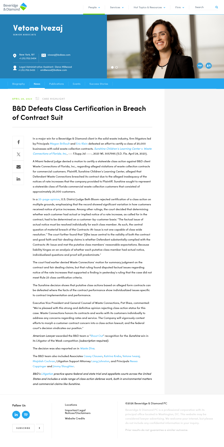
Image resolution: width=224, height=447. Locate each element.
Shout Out (96, 335)
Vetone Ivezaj (131, 356)
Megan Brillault (60, 143)
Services (115, 7)
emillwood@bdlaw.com (53, 69)
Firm (178, 7)
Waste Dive (87, 348)
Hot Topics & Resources (148, 7)
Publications (56, 83)
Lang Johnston (100, 361)
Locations (71, 404)
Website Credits (75, 418)
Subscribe (23, 428)
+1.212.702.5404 (27, 58)
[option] (165, 46)
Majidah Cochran (44, 361)
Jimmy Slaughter (63, 366)
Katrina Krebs (112, 356)
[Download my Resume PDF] (200, 66)
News (37, 83)
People (92, 7)
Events (76, 83)
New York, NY (27, 54)
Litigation (47, 373)
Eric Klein (82, 143)
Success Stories (98, 83)
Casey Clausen (93, 356)
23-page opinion (49, 199)
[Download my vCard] (209, 66)
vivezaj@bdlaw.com (59, 54)
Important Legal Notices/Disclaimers (77, 411)
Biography (18, 83)
